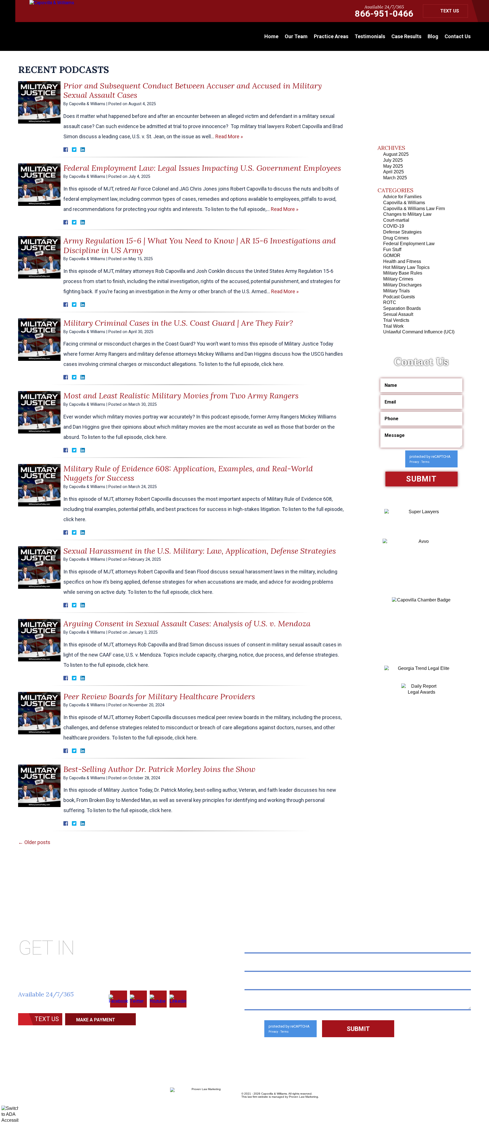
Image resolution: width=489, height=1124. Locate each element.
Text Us (449, 11)
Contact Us (458, 36)
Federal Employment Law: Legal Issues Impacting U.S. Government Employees (202, 168)
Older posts (34, 842)
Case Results (406, 36)
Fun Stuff (392, 249)
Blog (433, 36)
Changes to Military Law (407, 214)
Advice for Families (402, 196)
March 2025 (395, 177)
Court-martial (396, 220)
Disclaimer (32, 1033)
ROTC (389, 302)
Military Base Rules (402, 273)
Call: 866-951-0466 (58, 1004)
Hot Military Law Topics (406, 267)
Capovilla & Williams (404, 202)
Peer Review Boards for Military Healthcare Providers (159, 696)
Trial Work (393, 326)
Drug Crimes (396, 238)
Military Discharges (402, 284)
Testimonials (370, 36)
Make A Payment (95, 1019)
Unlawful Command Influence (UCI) (418, 331)
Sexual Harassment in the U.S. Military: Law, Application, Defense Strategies (199, 551)
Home (271, 36)
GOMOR (391, 255)
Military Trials (396, 290)
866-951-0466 (384, 13)
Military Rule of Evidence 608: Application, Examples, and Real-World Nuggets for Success (188, 473)
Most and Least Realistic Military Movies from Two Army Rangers (181, 396)
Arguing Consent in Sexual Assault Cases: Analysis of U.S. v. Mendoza (186, 623)
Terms (425, 461)
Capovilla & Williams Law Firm (414, 208)
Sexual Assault (398, 314)
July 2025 (393, 160)
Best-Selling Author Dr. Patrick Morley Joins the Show (159, 769)
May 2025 (393, 166)
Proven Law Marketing (303, 1096)
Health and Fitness (402, 261)
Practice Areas (331, 36)
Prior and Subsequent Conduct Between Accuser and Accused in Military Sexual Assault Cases (192, 90)
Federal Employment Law (409, 243)
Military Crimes (398, 279)
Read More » (229, 136)
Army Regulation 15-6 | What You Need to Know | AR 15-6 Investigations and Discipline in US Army (199, 245)
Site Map (63, 1033)
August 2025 (396, 154)
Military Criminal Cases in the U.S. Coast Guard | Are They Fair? (178, 323)
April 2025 (393, 171)
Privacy (414, 461)
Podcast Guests (399, 296)
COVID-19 (393, 226)
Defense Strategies (402, 232)
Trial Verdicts (396, 320)
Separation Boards (402, 308)
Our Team (296, 36)
